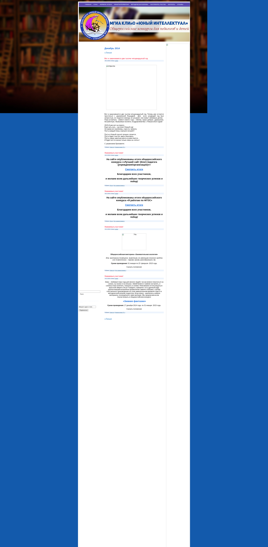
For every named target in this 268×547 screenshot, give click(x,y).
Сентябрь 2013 (86, 269)
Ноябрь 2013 (85, 260)
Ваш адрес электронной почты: (88, 305)
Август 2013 (85, 274)
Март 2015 (84, 190)
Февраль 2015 (86, 194)
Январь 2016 (85, 143)
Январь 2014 (85, 250)
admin (116, 60)
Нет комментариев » (119, 185)
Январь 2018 (85, 49)
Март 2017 (84, 77)
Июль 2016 (84, 115)
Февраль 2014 (86, 246)
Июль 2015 (84, 171)
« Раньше (108, 52)
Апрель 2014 (85, 236)
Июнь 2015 (84, 176)
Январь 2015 (85, 199)
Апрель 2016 (85, 129)
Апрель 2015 (85, 185)
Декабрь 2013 (85, 255)
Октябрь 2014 (85, 213)
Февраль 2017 (86, 82)
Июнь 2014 (84, 227)
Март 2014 (84, 241)
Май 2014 (84, 232)
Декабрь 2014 (85, 203)
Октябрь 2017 (85, 59)
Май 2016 (84, 124)
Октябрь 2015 (85, 157)
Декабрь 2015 (85, 147)
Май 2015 (84, 180)
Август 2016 (85, 110)
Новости (112, 147)
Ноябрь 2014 (85, 208)
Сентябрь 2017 (86, 63)
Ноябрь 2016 (85, 96)
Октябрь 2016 (85, 101)
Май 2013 (84, 288)
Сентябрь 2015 (86, 161)
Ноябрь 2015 (85, 152)
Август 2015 (85, 166)
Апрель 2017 (85, 73)
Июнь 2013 (84, 283)
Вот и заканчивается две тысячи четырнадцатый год (126, 58)
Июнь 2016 (84, 119)
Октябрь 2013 (85, 264)
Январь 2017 (85, 87)
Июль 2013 (84, 278)
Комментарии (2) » (120, 147)
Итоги (111, 185)
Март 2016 (84, 133)
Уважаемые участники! (113, 153)
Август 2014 (85, 222)
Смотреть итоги (134, 169)
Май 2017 (84, 68)
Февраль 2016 (86, 138)
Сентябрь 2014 (86, 218)
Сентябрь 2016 (86, 105)
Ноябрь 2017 (85, 54)
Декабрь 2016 (85, 91)
